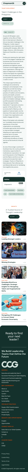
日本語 (3, 446)
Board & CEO (5, 412)
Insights (4, 421)
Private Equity (6, 415)
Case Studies (5, 391)
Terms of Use (5, 461)
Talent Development (8, 8)
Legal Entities (5, 465)
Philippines (20, 190)
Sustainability (5, 401)
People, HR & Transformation (10, 407)
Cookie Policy (5, 457)
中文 (3, 443)
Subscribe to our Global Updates (11, 429)
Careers (4, 393)
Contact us (6, 23)
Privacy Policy (5, 454)
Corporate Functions (8, 410)
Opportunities (6, 423)
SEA (5, 194)
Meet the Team (6, 396)
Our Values (5, 398)
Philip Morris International (16, 194)
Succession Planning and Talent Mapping (14, 376)
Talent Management (9, 190)
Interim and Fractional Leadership (11, 378)
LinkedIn (4, 434)
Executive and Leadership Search (11, 373)
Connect (5, 19)
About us (4, 389)
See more (12, 216)
